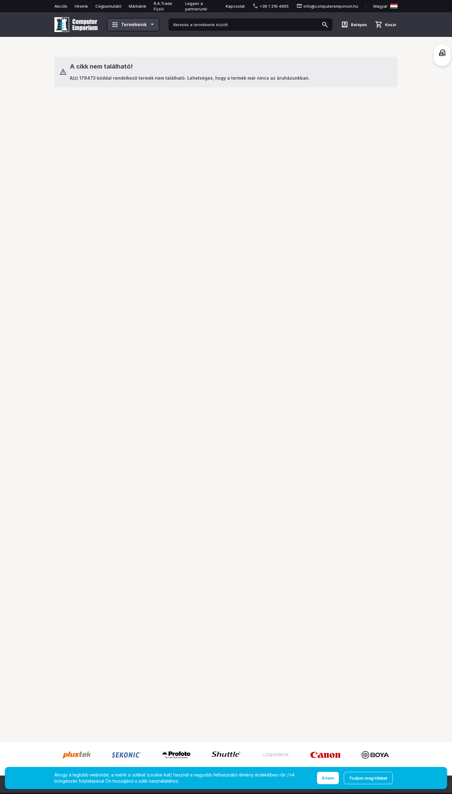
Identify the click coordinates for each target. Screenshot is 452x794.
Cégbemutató (108, 6)
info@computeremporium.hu (330, 6)
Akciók (60, 6)
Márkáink (137, 6)
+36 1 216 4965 (274, 6)
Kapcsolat (235, 6)
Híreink (81, 6)
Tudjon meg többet (368, 778)
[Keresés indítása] (325, 24)
